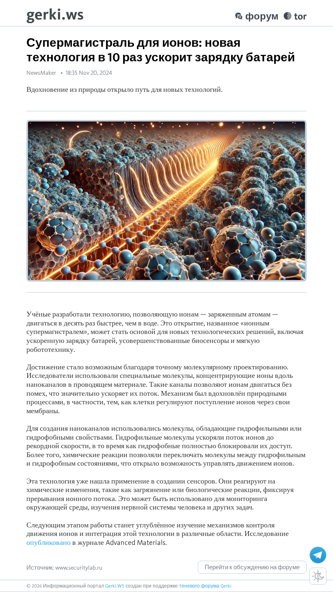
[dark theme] (318, 576)
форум (262, 16)
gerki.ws (55, 14)
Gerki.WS (114, 586)
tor (300, 16)
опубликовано (48, 542)
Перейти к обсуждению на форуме (252, 567)
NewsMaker (41, 72)
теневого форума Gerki (205, 586)
